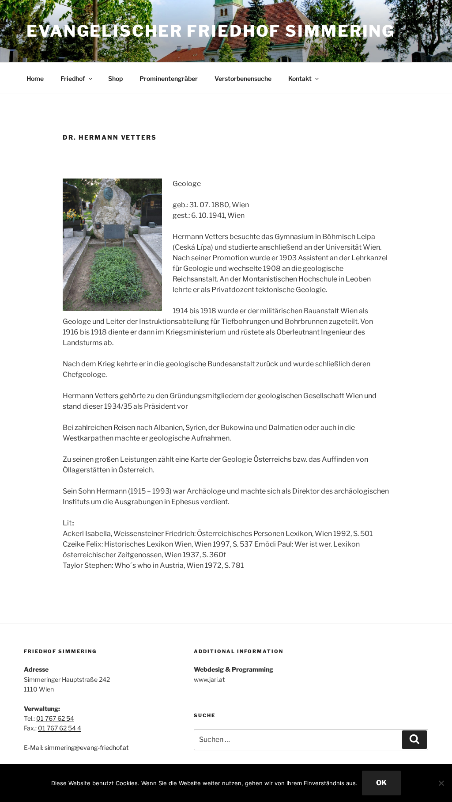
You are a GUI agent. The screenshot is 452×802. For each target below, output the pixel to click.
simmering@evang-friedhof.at (86, 747)
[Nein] (441, 783)
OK (381, 783)
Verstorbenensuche (243, 78)
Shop (115, 78)
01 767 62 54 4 (59, 728)
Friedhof (72, 78)
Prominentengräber (168, 78)
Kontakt (300, 78)
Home (35, 78)
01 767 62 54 (55, 718)
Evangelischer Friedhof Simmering (210, 31)
